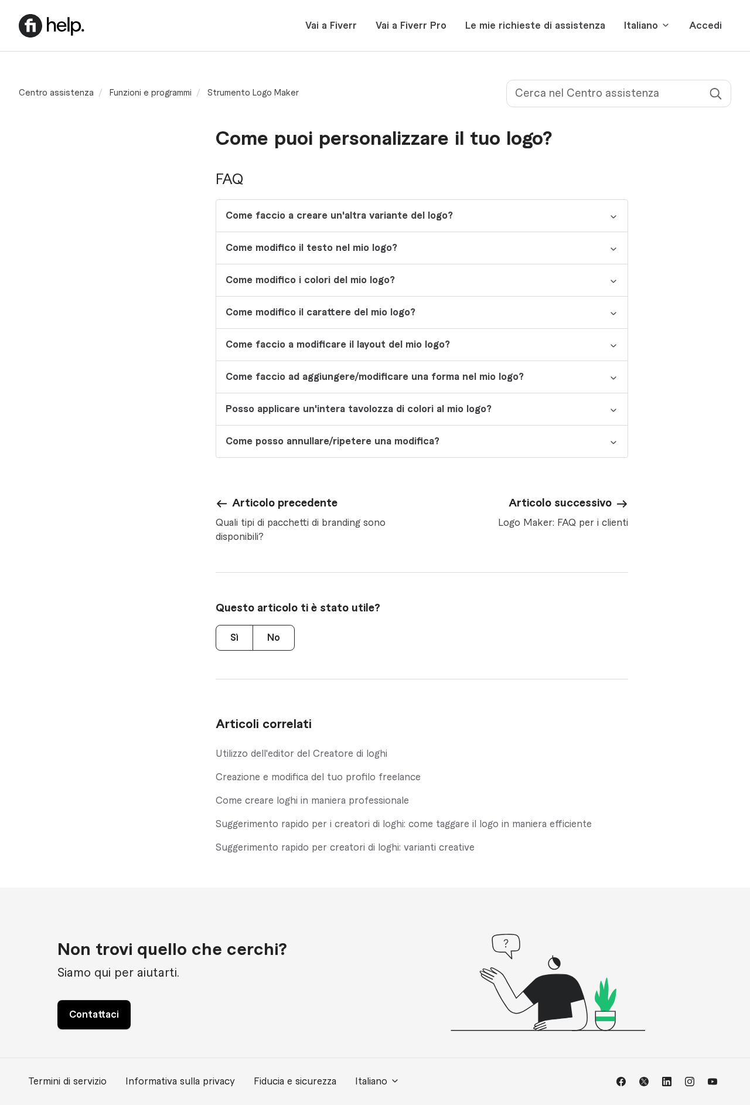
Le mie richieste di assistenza (535, 25)
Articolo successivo (560, 503)
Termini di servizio (67, 1081)
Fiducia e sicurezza (295, 1081)
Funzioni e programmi (151, 93)
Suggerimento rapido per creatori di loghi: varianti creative (345, 847)
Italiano (642, 25)
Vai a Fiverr (331, 25)
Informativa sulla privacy (180, 1081)
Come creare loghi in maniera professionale (312, 800)
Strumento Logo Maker (253, 93)
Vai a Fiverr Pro (411, 25)
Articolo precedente (285, 503)
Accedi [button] (705, 25)
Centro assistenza (56, 93)
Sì (234, 637)
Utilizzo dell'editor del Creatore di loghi (301, 754)
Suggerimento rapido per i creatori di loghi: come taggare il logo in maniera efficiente (404, 824)
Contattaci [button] (94, 1014)
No (273, 637)
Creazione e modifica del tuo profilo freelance (318, 777)
